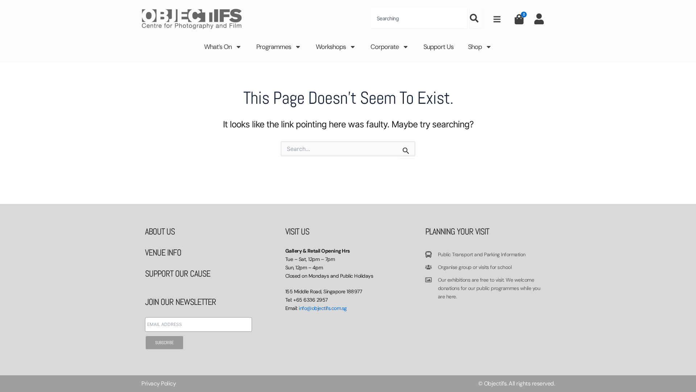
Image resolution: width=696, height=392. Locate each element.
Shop (475, 46)
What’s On (218, 46)
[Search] (475, 18)
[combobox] (419, 18)
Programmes (273, 46)
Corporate (384, 46)
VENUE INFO (163, 252)
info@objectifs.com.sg (323, 308)
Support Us (438, 46)
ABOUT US (160, 231)
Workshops (331, 46)
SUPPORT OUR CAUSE (177, 273)
